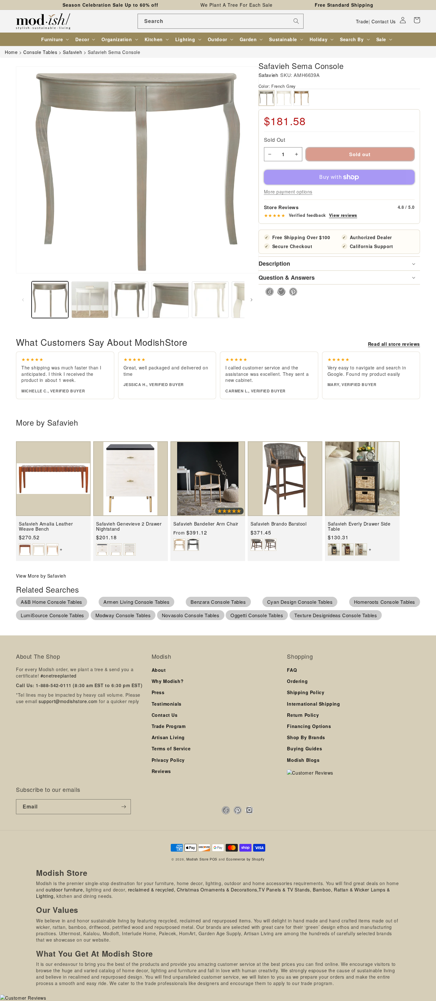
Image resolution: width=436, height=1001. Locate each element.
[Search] (296, 21)
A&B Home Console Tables (51, 601)
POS (213, 859)
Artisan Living (168, 737)
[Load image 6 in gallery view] (170, 299)
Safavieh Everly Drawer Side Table (359, 526)
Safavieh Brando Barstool (278, 523)
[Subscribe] (124, 806)
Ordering (297, 681)
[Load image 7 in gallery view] (210, 299)
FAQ (292, 670)
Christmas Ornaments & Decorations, (218, 889)
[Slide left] (23, 300)
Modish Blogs (303, 760)
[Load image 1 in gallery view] (50, 299)
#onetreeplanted (59, 675)
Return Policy (303, 715)
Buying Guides (304, 748)
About (159, 670)
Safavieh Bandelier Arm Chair (205, 523)
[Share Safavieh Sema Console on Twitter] (279, 292)
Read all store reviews (394, 344)
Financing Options (309, 726)
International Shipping (313, 704)
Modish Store (197, 859)
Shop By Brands (306, 737)
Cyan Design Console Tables (300, 601)
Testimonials (167, 704)
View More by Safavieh (41, 576)
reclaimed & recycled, (152, 889)
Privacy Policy (168, 760)
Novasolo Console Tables (191, 615)
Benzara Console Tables (218, 601)
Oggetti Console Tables (256, 615)
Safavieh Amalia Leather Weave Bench (46, 526)
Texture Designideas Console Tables (335, 615)
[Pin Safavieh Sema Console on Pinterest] (291, 292)
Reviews (161, 771)
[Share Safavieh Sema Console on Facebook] (268, 292)
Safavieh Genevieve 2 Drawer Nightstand (129, 526)
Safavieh (268, 75)
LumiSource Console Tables (52, 615)
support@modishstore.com (68, 701)
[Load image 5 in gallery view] (130, 299)
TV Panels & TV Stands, (285, 889)
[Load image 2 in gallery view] (89, 299)
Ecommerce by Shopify (245, 859)
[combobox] (220, 21)
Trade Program (169, 726)
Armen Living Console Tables (136, 601)
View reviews (343, 215)
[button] (417, 20)
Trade (362, 21)
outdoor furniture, (65, 889)
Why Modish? (168, 681)
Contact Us (384, 21)
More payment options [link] (288, 191)
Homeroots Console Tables (384, 601)
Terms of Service (171, 748)
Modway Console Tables (123, 615)
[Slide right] (251, 300)
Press (158, 692)
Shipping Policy (305, 692)
